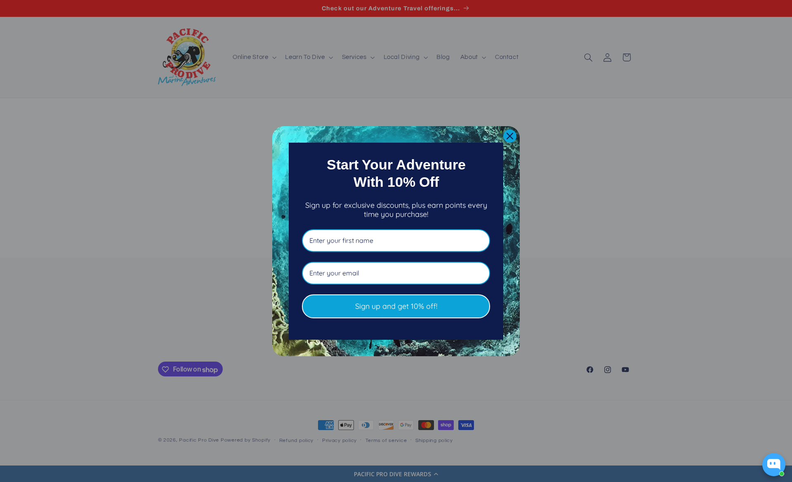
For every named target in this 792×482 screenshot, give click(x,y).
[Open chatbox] (773, 464)
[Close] (510, 136)
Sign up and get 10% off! (396, 306)
